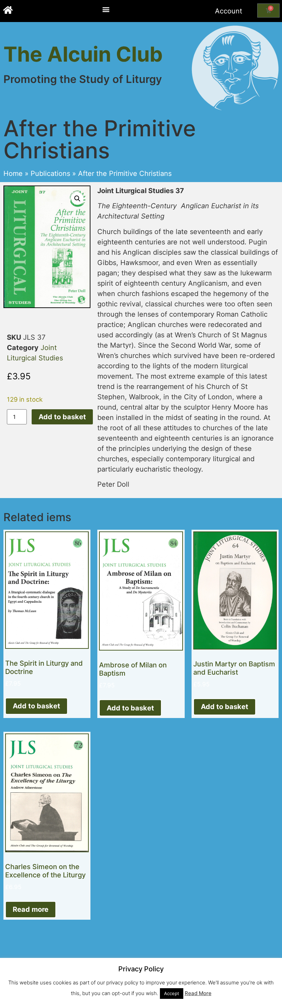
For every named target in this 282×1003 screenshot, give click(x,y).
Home (13, 173)
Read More (198, 993)
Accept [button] (171, 993)
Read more (30, 909)
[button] (105, 9)
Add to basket (62, 417)
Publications (50, 173)
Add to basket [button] (36, 706)
